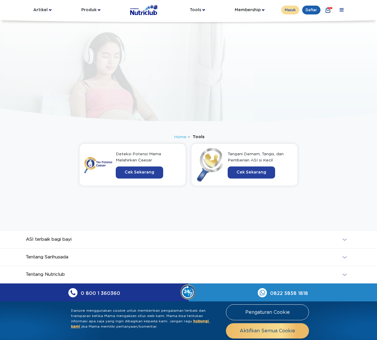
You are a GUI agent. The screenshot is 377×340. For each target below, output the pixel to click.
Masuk (290, 10)
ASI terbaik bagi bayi (49, 239)
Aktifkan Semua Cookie (267, 331)
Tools (195, 10)
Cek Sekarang (139, 172)
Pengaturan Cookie (267, 312)
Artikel (40, 10)
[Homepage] (144, 10)
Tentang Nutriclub (45, 274)
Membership (248, 10)
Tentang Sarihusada (47, 257)
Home (180, 137)
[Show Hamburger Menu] (342, 10)
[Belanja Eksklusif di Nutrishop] (328, 10)
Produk (89, 10)
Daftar (311, 10)
